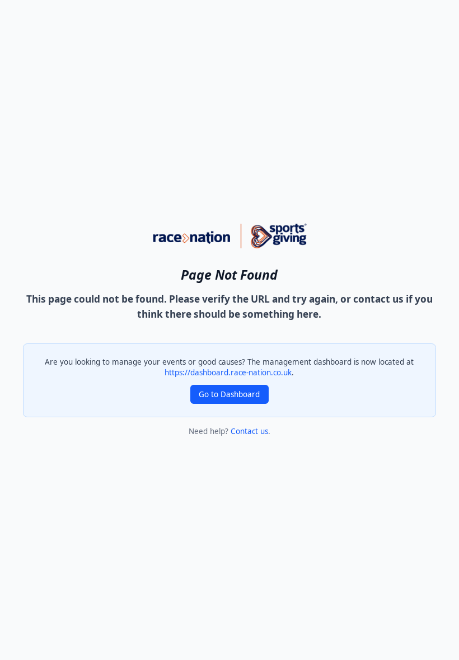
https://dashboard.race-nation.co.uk (228, 372)
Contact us (249, 431)
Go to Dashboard (229, 394)
